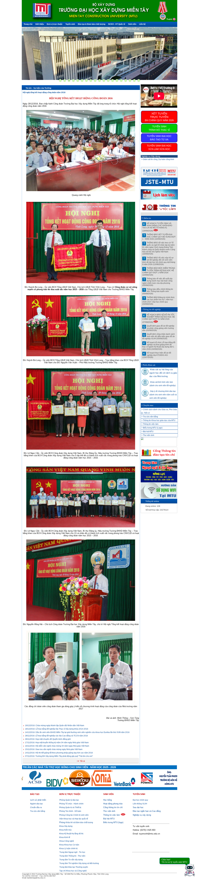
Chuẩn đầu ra (36, 807)
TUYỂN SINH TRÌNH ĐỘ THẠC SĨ (159, 128)
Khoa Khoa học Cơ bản (69, 845)
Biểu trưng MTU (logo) (113, 822)
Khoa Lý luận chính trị (68, 848)
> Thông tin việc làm (149, 424)
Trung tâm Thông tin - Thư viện (72, 856)
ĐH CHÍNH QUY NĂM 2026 (159, 117)
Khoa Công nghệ (66, 841)
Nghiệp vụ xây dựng (142, 815)
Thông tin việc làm (111, 815)
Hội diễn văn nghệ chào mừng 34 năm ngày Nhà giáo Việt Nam (57, 746)
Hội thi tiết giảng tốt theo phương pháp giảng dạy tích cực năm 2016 (59, 753)
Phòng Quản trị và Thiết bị (70, 807)
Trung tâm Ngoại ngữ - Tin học (72, 852)
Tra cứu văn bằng (37, 811)
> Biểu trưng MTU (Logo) (151, 428)
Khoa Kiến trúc (65, 830)
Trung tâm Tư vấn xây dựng (71, 860)
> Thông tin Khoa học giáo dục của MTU (158, 420)
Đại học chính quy (140, 800)
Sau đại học (138, 807)
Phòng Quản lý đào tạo (69, 800)
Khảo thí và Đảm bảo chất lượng (76, 822)
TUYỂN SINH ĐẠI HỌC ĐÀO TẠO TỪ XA (159, 138)
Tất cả (82, 761)
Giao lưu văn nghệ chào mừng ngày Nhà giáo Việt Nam (53, 749)
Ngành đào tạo (36, 804)
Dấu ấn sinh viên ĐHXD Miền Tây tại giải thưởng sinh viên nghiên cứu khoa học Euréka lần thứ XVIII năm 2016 (77, 732)
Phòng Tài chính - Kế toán (70, 811)
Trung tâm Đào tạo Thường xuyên (73, 867)
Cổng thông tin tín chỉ (113, 807)
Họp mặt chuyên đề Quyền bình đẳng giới (48, 739)
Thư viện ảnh (109, 811)
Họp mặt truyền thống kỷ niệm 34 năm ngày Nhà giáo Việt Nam (57, 742)
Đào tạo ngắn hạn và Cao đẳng (147, 811)
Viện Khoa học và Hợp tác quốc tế (73, 819)
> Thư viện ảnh (147, 435)
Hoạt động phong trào (113, 803)
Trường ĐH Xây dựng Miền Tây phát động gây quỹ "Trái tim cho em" (59, 756)
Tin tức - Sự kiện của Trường (38, 88)
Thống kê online (152, 501)
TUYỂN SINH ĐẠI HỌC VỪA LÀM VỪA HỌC (159, 147)
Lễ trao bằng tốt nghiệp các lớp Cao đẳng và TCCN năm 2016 (56, 736)
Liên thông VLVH (140, 804)
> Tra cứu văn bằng (149, 417)
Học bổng (107, 800)
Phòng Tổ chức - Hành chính (71, 804)
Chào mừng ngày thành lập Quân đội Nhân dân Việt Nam (54, 725)
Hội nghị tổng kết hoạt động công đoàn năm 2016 (44, 92)
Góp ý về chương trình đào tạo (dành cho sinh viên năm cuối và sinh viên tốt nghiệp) (163, 394)
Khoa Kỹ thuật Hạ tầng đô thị (71, 834)
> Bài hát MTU (147, 431)
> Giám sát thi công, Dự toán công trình (157, 159)
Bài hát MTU (109, 819)
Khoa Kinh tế (64, 837)
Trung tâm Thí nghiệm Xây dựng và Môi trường (79, 863)
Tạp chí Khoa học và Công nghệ (73, 871)
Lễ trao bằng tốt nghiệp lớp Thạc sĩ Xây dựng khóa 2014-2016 (56, 729)
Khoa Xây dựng (65, 826)
